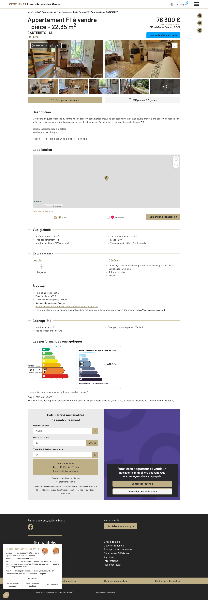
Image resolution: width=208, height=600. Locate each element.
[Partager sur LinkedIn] (199, 30)
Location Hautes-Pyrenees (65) (104, 592)
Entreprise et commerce (118, 549)
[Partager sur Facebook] (199, 15)
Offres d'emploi (112, 541)
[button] (52, 45)
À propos (109, 556)
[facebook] (30, 527)
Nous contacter (112, 564)
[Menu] (196, 4)
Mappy (58, 206)
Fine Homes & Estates (116, 553)
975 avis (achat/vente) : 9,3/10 (165, 27)
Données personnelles (115, 581)
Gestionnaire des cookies (167, 581)
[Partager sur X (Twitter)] (199, 23)
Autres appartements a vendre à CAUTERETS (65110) (54, 592)
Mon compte (180, 4)
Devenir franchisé (114, 545)
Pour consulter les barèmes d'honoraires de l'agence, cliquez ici (67, 306)
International (111, 560)
